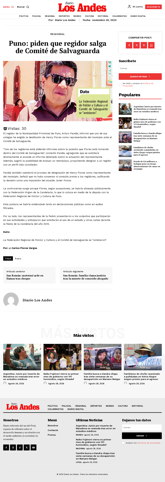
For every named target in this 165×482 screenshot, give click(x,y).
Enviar (140, 436)
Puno (18, 258)
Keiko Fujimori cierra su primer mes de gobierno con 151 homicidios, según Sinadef (147, 123)
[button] (23, 6)
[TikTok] (20, 447)
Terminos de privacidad (148, 443)
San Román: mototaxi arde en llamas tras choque (24, 277)
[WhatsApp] (151, 45)
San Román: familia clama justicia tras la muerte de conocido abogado (85, 277)
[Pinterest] (144, 45)
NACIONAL (80, 448)
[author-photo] (5, 383)
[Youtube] (33, 447)
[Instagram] (13, 447)
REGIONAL (57, 34)
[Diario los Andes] (11, 300)
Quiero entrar (138, 77)
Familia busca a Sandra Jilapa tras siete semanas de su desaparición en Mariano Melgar (147, 137)
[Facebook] (129, 45)
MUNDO (79, 435)
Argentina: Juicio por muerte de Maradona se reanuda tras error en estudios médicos (148, 109)
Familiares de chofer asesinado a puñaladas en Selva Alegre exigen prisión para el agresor (147, 151)
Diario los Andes (65, 20)
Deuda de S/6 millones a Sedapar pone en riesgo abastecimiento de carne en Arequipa (147, 165)
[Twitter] (136, 45)
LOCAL (79, 462)
